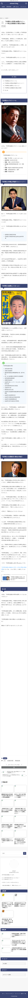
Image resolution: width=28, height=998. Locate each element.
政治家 (5, 758)
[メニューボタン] (26, 3)
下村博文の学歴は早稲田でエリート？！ (14, 83)
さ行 (5, 760)
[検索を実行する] (24, 853)
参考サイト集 (23, 993)
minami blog (14, 3)
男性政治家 (17, 760)
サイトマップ (17, 993)
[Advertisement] (14, 693)
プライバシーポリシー (9, 993)
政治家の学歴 (10, 760)
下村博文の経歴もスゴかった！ (12, 85)
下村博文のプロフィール (11, 81)
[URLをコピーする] (14, 767)
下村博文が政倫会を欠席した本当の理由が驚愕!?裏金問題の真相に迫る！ (18, 578)
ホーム (3, 993)
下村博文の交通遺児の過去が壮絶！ (13, 87)
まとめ (6, 90)
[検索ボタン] (2, 3)
